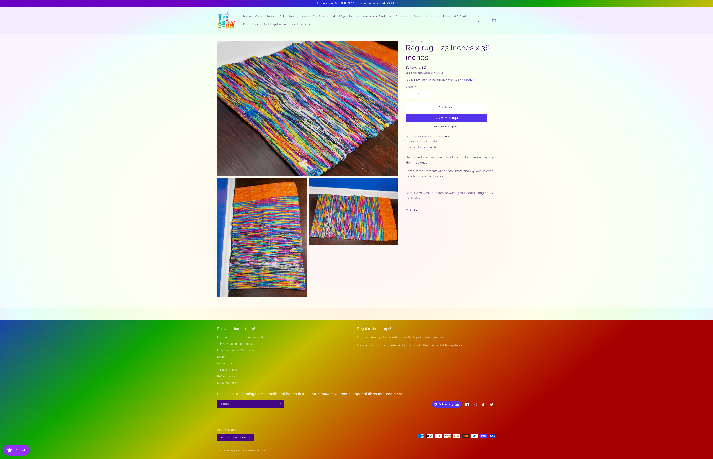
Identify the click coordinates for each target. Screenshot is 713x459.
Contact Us (224, 363)
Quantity (411, 86)
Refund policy (226, 376)
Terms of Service (228, 369)
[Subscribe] (280, 404)
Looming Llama (234, 450)
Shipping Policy (227, 382)
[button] (315, 16)
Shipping (411, 73)
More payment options (446, 126)
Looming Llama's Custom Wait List (240, 337)
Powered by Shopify (254, 450)
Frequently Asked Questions (235, 350)
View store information (424, 147)
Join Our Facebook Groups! (235, 343)
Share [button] (414, 209)
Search (222, 356)
